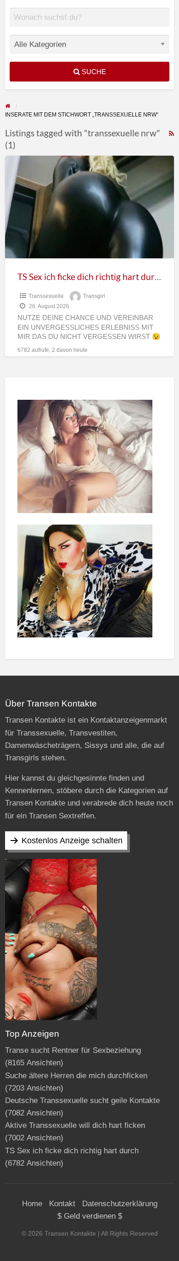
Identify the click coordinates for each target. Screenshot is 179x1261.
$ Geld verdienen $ (89, 1216)
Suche (93, 72)
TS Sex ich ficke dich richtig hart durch (90, 276)
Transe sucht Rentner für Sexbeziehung (73, 1050)
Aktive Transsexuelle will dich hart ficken (75, 1125)
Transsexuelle (46, 296)
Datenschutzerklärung (119, 1203)
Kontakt (62, 1203)
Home (32, 1203)
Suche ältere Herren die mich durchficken (76, 1075)
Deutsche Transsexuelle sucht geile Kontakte (82, 1100)
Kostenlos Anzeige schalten (72, 840)
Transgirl (94, 296)
